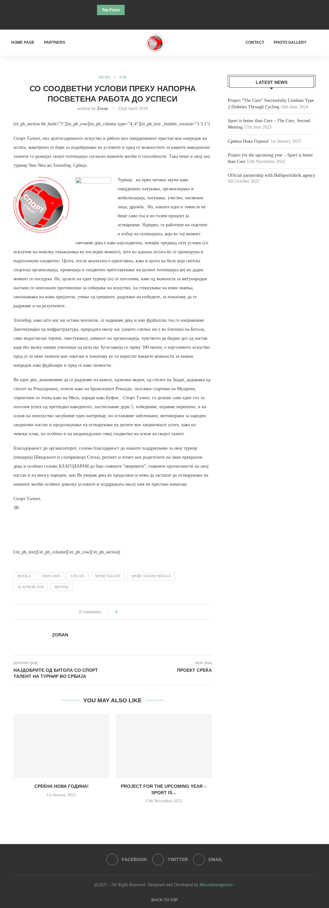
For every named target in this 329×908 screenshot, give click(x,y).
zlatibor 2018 (31, 587)
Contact (254, 42)
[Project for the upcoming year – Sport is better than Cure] (163, 746)
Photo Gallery (290, 42)
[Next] (139, 10)
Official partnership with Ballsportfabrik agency (271, 175)
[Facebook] (155, 20)
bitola (24, 576)
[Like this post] (121, 612)
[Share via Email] (146, 612)
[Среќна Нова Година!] (61, 746)
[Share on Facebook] (128, 612)
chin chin (51, 576)
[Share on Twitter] (134, 612)
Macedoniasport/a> (217, 884)
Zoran (102, 108)
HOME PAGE (22, 42)
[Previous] (130, 10)
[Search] (319, 43)
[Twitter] (164, 20)
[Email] (173, 20)
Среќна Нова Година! (61, 786)
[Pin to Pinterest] (140, 612)
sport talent (107, 576)
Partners (54, 42)
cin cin (77, 576)
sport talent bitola (151, 576)
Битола (61, 587)
